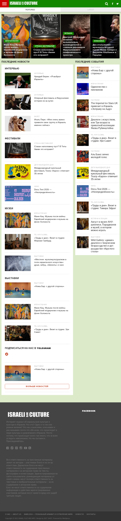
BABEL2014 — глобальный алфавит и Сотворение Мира (48, 514)
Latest (91, 10)
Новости (79, 514)
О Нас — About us (13, 514)
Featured (30, 10)
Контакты (91, 514)
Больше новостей (37, 386)
